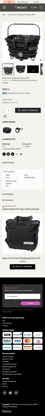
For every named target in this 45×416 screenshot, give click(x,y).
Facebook (4, 154)
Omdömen (6, 369)
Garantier (5, 361)
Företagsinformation (9, 372)
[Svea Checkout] (5, 93)
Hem (3, 14)
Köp (3, 321)
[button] (41, 60)
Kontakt (5, 386)
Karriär (4, 384)
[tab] (25, 93)
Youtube (10, 392)
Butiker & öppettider (9, 381)
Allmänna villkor (7, 359)
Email (21, 154)
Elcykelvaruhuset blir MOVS (11, 374)
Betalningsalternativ (9, 366)
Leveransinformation (9, 364)
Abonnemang (7, 323)
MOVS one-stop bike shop (13, 318)
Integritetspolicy (7, 311)
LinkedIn (12, 154)
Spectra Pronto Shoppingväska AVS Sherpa (22, 258)
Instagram (16, 392)
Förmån (5, 326)
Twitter (8, 154)
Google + (17, 154)
